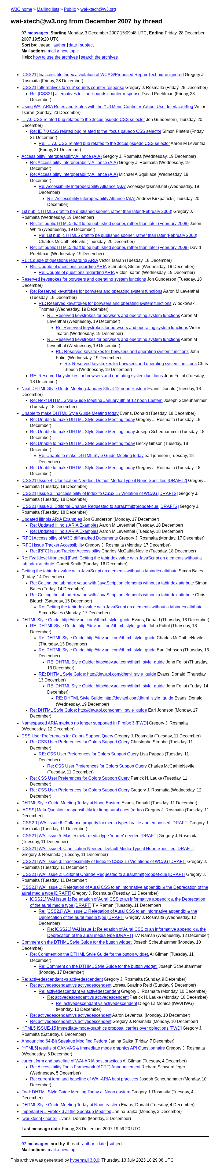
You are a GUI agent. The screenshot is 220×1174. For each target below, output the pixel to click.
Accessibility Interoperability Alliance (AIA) (61, 156)
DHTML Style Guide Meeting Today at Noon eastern (70, 1104)
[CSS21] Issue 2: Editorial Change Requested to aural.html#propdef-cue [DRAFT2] (100, 506)
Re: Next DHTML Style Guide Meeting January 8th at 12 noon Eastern (96, 400)
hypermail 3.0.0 (84, 1160)
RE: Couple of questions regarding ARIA (59, 260)
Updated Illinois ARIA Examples (51, 519)
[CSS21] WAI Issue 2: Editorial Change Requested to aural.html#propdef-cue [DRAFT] (103, 874)
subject (87, 45)
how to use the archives (55, 57)
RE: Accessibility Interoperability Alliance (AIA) (91, 198)
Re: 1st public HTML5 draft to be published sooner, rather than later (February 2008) (109, 223)
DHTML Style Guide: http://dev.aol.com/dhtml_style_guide (76, 620)
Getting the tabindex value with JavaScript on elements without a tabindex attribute (99, 571)
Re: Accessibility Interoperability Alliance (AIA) (74, 162)
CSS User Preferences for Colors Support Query (67, 736)
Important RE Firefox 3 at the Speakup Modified (66, 1111)
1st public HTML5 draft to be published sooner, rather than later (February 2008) (96, 211)
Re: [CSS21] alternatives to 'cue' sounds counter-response (85, 93)
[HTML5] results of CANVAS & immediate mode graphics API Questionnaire (93, 1048)
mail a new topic (63, 51)
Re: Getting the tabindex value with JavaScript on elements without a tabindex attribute (112, 583)
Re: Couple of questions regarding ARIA (77, 272)
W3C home (21, 9)
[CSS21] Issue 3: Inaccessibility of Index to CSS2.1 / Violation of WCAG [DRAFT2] (99, 493)
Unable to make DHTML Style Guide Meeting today (70, 413)
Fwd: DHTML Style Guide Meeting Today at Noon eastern (75, 1092)
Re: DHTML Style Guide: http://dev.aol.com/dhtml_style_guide (97, 638)
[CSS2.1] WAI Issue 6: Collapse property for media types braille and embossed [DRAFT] (104, 822)
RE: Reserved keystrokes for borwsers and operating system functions (105, 303)
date (73, 45)
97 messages (34, 33)
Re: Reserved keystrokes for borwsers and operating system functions (96, 291)
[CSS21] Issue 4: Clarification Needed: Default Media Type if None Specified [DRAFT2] (104, 480)
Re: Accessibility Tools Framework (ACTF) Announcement (85, 1067)
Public (70, 9)
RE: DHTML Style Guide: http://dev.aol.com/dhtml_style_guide (89, 625)
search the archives (99, 57)
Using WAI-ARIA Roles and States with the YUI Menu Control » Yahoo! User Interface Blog (107, 106)
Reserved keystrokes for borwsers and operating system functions (83, 279)
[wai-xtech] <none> (39, 1118)
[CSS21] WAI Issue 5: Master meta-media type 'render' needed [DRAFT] (89, 835)
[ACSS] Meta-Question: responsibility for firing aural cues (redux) (82, 810)
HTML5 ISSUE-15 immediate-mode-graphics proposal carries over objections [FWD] (101, 1028)
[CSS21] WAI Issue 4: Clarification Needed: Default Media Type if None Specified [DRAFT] (107, 848)
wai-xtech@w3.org (98, 9)
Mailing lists (48, 9)
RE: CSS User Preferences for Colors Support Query (89, 754)
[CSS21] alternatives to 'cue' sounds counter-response (72, 87)
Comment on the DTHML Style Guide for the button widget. (77, 942)
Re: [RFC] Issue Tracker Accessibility (65, 551)
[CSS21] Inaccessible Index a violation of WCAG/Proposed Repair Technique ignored (102, 74)
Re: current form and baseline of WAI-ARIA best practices (84, 1079)
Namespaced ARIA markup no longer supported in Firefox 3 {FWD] (84, 723)
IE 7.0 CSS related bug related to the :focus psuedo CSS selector (83, 119)
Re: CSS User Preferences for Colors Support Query (80, 742)
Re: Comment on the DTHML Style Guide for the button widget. (89, 954)
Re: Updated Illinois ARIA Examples (64, 525)
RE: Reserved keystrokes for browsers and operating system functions (96, 375)
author (59, 45)
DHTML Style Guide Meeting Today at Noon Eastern (70, 803)
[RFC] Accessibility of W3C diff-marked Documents (69, 538)
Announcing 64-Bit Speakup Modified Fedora (64, 1041)
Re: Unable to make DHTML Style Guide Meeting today (82, 419)
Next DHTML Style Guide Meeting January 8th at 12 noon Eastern (83, 388)
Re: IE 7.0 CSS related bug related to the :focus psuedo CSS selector (95, 131)
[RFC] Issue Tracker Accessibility (52, 545)
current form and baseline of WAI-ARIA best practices (71, 1061)
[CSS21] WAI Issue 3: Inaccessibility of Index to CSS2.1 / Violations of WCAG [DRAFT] (103, 861)
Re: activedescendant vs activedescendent (62, 979)
